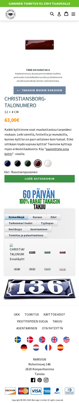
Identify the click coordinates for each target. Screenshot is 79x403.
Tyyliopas (47, 223)
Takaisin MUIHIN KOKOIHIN (41, 90)
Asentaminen (38, 229)
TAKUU (57, 321)
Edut (54, 217)
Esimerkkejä (16, 217)
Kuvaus (37, 217)
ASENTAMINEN (26, 328)
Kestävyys (15, 229)
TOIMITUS (32, 314)
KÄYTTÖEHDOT (54, 314)
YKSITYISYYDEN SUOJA (32, 321)
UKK (17, 314)
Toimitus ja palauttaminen (26, 235)
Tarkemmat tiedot (20, 223)
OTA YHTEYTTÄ (52, 328)
